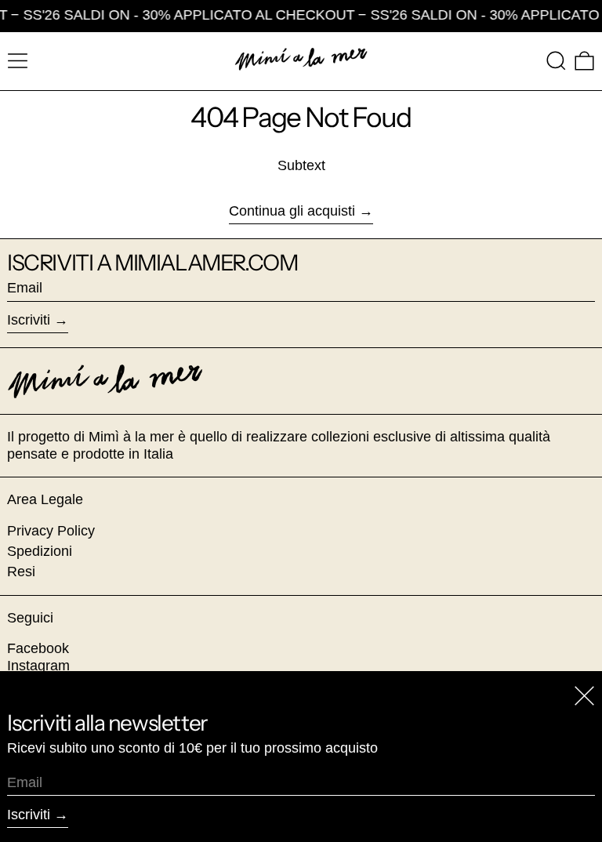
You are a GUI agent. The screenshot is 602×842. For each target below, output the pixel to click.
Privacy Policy (51, 531)
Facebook (38, 648)
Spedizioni (39, 551)
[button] (556, 60)
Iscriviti (28, 320)
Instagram (38, 665)
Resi (21, 571)
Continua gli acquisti (292, 211)
